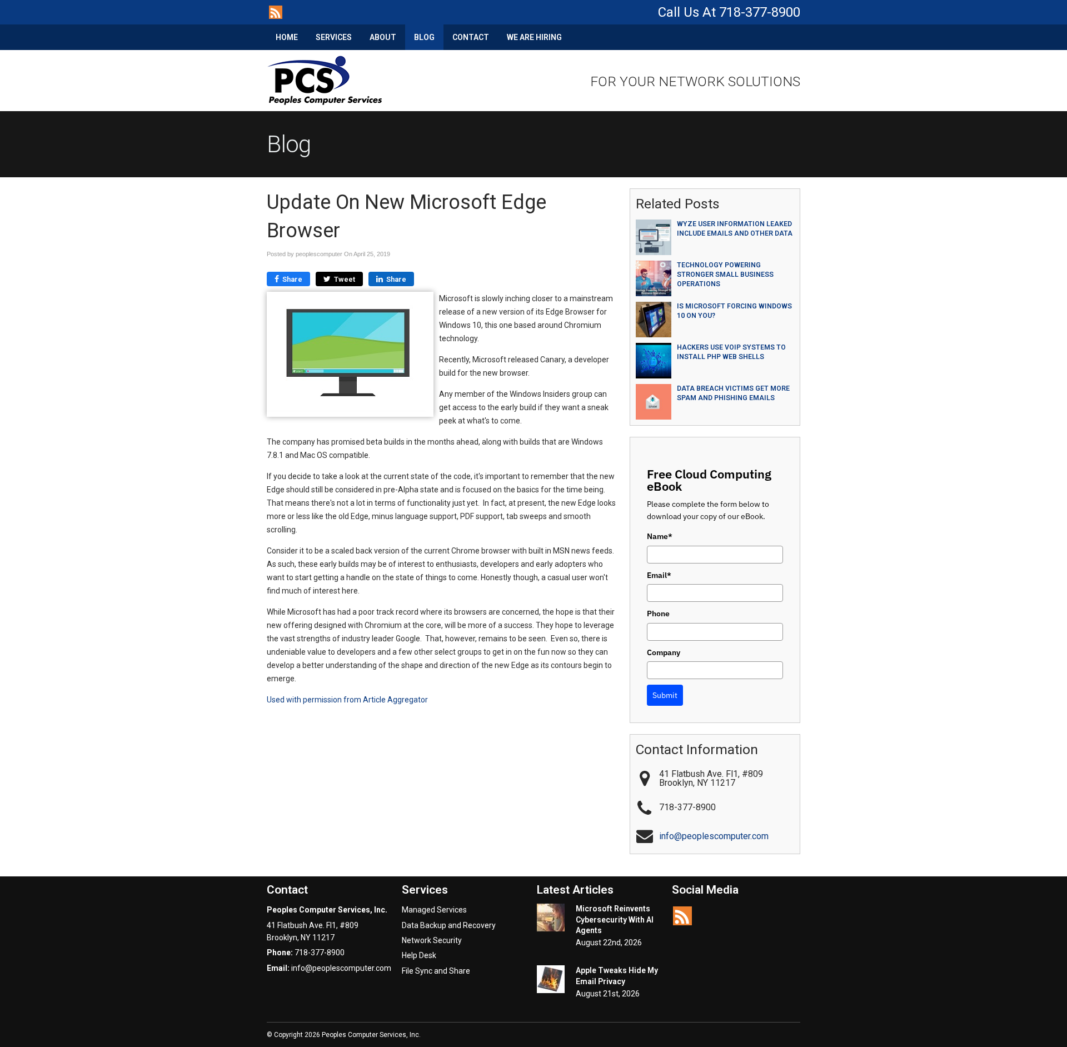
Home (287, 37)
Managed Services (434, 909)
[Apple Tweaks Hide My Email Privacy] (551, 980)
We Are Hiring (534, 37)
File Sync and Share (436, 970)
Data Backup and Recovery (449, 925)
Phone (658, 614)
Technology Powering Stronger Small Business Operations (725, 274)
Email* (659, 575)
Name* (659, 536)
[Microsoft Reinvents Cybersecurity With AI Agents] (551, 919)
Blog (424, 37)
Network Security (432, 940)
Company (663, 652)
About (383, 37)
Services (334, 37)
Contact (470, 37)
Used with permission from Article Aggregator (347, 699)
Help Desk (419, 955)
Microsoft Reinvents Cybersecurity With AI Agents (615, 919)
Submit (664, 695)
